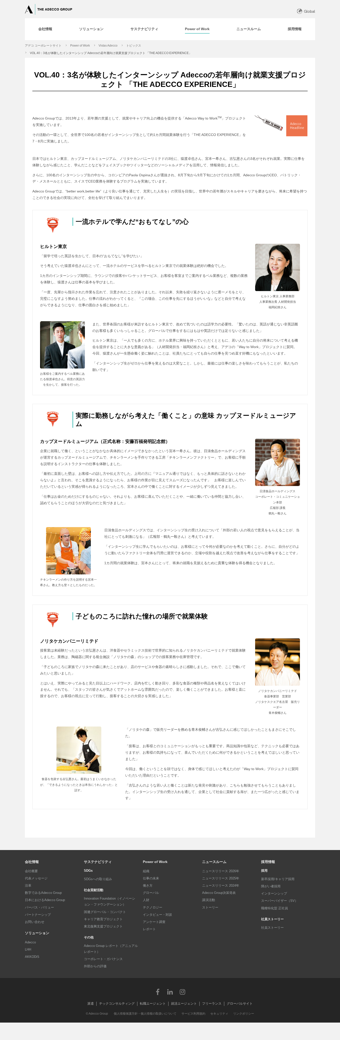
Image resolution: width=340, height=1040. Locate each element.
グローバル (151, 893)
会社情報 (32, 862)
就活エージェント (184, 1003)
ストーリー (210, 907)
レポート (149, 929)
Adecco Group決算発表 (219, 893)
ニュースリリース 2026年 (220, 871)
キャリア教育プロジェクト (103, 919)
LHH (28, 949)
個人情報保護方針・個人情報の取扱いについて (145, 1013)
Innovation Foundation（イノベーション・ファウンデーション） (109, 901)
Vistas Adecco (108, 45)
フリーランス (212, 1003)
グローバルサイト (240, 1003)
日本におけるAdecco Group (45, 900)
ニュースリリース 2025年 (220, 878)
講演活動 (208, 900)
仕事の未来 (151, 878)
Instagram (182, 991)
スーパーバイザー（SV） (279, 901)
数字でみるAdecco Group (43, 893)
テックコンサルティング (117, 1003)
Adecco (30, 942)
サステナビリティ (98, 862)
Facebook (157, 991)
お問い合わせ (34, 922)
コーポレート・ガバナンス (103, 959)
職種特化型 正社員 (274, 908)
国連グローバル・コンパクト (105, 912)
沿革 (28, 885)
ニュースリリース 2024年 (220, 885)
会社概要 (31, 871)
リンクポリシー (243, 1013)
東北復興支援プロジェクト (103, 926)
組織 (146, 871)
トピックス (133, 45)
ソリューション (37, 933)
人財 (146, 900)
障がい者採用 (271, 886)
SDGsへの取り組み (98, 879)
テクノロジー (152, 907)
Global (309, 11)
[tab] (45, 29)
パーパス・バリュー (39, 907)
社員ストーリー (272, 927)
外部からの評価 (95, 966)
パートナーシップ (38, 915)
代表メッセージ (36, 878)
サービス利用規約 (193, 1013)
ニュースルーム (214, 862)
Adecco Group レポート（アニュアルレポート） (111, 949)
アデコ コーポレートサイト (43, 45)
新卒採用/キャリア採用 (277, 879)
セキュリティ (219, 1013)
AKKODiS (32, 957)
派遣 (90, 1003)
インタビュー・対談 (157, 915)
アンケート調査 (154, 922)
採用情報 (268, 862)
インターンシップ (274, 893)
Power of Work (80, 45)
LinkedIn (170, 991)
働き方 (148, 885)
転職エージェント (153, 1003)
